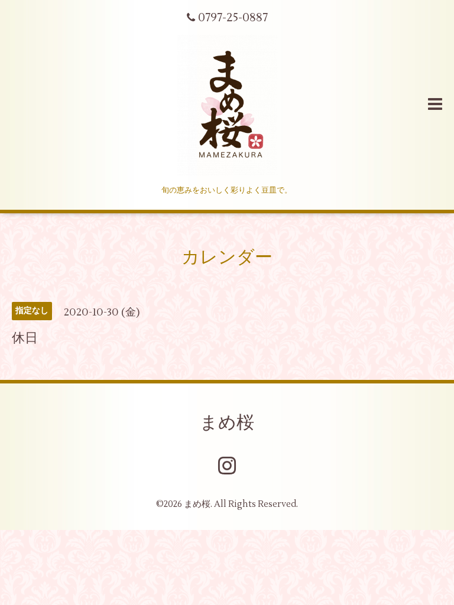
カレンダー (227, 257)
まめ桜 (227, 422)
